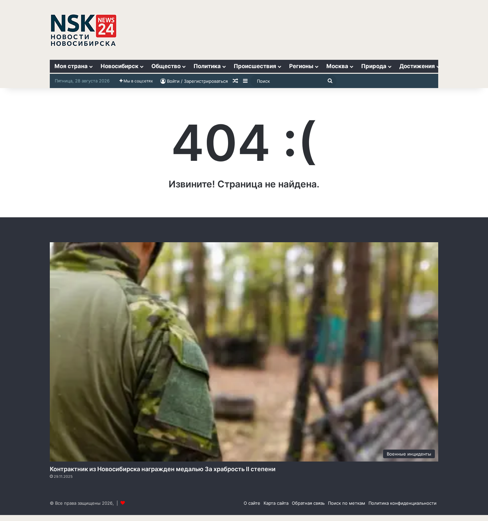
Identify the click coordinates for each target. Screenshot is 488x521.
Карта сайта (276, 503)
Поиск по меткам (346, 503)
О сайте (252, 503)
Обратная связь (308, 503)
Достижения (417, 66)
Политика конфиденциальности (402, 503)
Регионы (301, 66)
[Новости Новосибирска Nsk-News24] (83, 30)
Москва (337, 66)
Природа (373, 66)
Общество (166, 66)
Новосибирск (119, 66)
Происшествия (255, 66)
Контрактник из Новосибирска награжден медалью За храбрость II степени (163, 469)
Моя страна (71, 66)
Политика (207, 66)
